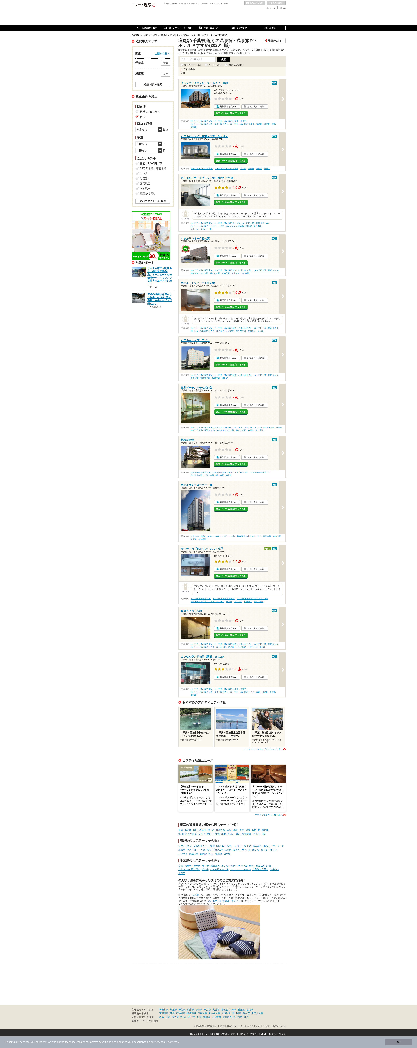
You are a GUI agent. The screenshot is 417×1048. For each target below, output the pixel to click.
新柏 (254, 830)
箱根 (172, 1013)
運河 (217, 834)
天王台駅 (194, 378)
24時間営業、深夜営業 (153, 168)
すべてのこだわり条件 (153, 201)
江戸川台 (209, 834)
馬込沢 (202, 830)
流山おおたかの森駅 (235, 226)
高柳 (235, 830)
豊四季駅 (257, 226)
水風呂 (181, 849)
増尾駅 (193, 127)
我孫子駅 (216, 378)
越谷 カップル (207, 536)
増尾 (247, 830)
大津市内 (237, 1017)
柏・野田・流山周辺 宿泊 (202, 121)
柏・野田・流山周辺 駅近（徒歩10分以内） (210, 124)
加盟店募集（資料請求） (205, 1026)
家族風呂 (145, 188)
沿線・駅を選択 (153, 84)
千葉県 (182, 1009)
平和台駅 (267, 536)
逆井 (241, 830)
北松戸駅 (248, 601)
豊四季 (265, 830)
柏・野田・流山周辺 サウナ (203, 331)
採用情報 (282, 1034)
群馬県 (198, 1009)
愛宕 (238, 834)
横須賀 (175, 1017)
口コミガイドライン (250, 1026)
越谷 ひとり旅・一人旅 (225, 536)
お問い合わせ (279, 1026)
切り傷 (227, 853)
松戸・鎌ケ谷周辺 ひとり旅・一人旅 (252, 599)
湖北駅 (225, 378)
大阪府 (215, 1009)
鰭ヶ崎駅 (202, 539)
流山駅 (193, 539)
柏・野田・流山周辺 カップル (227, 223)
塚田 (195, 830)
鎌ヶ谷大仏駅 (196, 475)
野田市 (231, 834)
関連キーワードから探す (145, 1021)
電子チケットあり (193, 65)
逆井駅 (243, 168)
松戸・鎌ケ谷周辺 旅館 (261, 472)
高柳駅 (251, 168)
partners (66, 1042)
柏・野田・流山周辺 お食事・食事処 (230, 121)
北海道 (224, 1009)
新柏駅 (267, 124)
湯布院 (246, 1013)
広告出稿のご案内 (228, 1026)
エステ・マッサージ (273, 846)
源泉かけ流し (207, 853)
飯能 (199, 1017)
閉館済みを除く (236, 65)
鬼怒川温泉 (257, 1013)
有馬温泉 (180, 1013)
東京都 (207, 1009)
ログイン (271, 8)
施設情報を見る (227, 106)
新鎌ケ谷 (220, 830)
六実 (229, 830)
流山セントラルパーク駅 (201, 229)
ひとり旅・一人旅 (196, 849)
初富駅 (229, 475)
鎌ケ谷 (211, 830)
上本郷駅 (238, 601)
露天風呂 (257, 846)
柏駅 (274, 124)
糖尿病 (218, 853)
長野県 (232, 1009)
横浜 (161, 1017)
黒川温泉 (236, 1013)
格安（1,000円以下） (198, 846)
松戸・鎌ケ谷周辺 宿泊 (201, 472)
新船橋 (188, 830)
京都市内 (227, 1017)
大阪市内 (216, 1017)
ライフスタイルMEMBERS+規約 (261, 1034)
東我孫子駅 (205, 378)
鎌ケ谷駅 (220, 475)
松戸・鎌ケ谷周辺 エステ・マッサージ (207, 601)
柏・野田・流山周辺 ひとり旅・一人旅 (207, 226)
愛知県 (241, 1009)
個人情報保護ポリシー (199, 1034)
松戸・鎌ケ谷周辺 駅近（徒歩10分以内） (231, 472)
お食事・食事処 (243, 846)
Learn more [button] (173, 1042)
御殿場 (206, 1017)
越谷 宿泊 (195, 536)
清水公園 (246, 834)
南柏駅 (259, 124)
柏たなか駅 (215, 273)
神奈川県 (163, 1009)
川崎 (167, 1017)
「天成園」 (195, 895)
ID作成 (282, 8)
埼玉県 (173, 1009)
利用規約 (241, 1034)
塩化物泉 (274, 869)
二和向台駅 (209, 475)
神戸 (246, 1017)
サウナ (181, 846)
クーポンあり (215, 65)
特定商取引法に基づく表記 (223, 1034)
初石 (200, 834)
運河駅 (262, 647)
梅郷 (223, 834)
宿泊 (209, 849)
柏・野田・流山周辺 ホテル (242, 124)
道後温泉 (226, 1013)
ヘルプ (266, 1026)
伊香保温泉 (214, 1013)
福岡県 (249, 1009)
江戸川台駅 (253, 647)
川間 (263, 834)
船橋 (180, 830)
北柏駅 (265, 692)
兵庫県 (190, 1009)
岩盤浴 (228, 849)
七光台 (256, 834)
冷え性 (236, 849)
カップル (246, 849)
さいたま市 (189, 1017)
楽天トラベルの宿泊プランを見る (230, 113)
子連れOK (218, 849)
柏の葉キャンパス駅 (199, 273)
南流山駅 (277, 536)
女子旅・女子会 (269, 849)
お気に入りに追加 (255, 106)
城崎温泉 (191, 1013)
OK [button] (398, 1042)
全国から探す (162, 53)
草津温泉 (163, 1013)
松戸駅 (229, 601)
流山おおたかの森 (187, 834)
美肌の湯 (193, 853)
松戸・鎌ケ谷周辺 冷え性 (224, 599)
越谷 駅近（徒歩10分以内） (249, 536)
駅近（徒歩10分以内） (221, 846)
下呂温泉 (202, 1013)
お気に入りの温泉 (254, 3)
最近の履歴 (276, 3)
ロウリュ (182, 853)
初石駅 (249, 226)
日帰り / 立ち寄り (150, 111)
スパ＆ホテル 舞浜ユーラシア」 (224, 900)
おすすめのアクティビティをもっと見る (263, 749)
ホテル (255, 849)
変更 (165, 63)
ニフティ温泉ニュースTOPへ (269, 815)
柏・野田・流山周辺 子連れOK (255, 223)
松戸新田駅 (258, 601)
